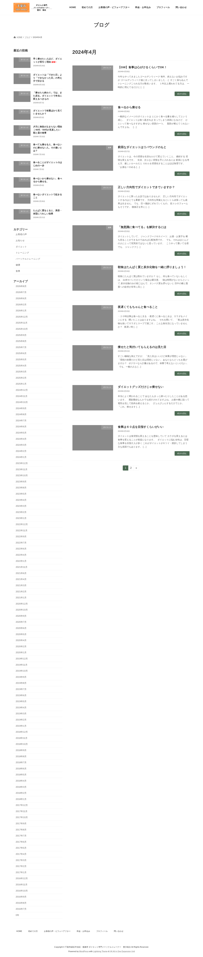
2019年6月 (21, 695)
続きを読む (182, 94)
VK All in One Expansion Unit (122, 952)
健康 (18, 265)
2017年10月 (22, 817)
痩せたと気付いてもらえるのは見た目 (142, 347)
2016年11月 (21, 884)
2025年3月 (21, 371)
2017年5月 (21, 848)
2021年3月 (21, 585)
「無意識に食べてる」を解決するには (142, 227)
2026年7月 (21, 292)
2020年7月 (21, 622)
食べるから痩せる (129, 107)
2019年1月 (21, 725)
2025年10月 (22, 329)
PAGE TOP (195, 925)
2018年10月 (22, 744)
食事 (18, 271)
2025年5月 (21, 359)
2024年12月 (22, 390)
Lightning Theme (100, 952)
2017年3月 (21, 860)
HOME (19, 931)
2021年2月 (21, 591)
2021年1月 (21, 597)
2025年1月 (21, 384)
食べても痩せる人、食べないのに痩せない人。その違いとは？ (47, 147)
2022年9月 (21, 536)
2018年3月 (21, 787)
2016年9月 (21, 896)
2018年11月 (21, 738)
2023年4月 (21, 500)
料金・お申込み (83, 931)
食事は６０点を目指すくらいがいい (141, 426)
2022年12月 (22, 524)
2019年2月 (21, 719)
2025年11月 (21, 322)
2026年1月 (21, 310)
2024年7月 (21, 420)
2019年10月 (22, 671)
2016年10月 (22, 890)
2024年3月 (21, 445)
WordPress (84, 952)
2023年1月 (21, 518)
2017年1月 (21, 872)
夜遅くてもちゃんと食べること (138, 307)
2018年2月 (21, 793)
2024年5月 (21, 432)
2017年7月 (21, 835)
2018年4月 (21, 780)
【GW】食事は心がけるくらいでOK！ (142, 67)
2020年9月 (21, 615)
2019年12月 (22, 658)
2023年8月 (21, 487)
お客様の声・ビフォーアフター (57, 931)
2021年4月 (21, 579)
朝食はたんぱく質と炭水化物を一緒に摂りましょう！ (152, 267)
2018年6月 (21, 768)
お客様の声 (21, 234)
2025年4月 (21, 365)
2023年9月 (21, 481)
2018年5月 (21, 774)
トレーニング (22, 252)
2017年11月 (21, 811)
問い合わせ (118, 931)
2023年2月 (21, 512)
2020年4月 (21, 640)
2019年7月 (21, 689)
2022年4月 (21, 555)
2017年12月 (22, 805)
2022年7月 (21, 542)
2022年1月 (21, 561)
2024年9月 (21, 408)
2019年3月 (21, 713)
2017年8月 (21, 829)
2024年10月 (22, 402)
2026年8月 (21, 286)
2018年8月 (21, 756)
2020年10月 (22, 609)
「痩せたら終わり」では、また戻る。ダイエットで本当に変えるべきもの (47, 95)
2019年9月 (21, 677)
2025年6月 (21, 353)
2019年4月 (21, 707)
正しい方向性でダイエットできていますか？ (146, 187)
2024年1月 (21, 457)
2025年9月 (21, 335)
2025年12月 (22, 316)
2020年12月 (22, 603)
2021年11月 (21, 567)
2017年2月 (21, 866)
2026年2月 (21, 304)
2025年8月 (21, 341)
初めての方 (33, 931)
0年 (17, 915)
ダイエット (21, 246)
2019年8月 (21, 683)
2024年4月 (21, 438)
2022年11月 (21, 530)
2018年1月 (21, 799)
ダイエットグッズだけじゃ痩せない (141, 386)
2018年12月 (22, 732)
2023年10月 (22, 475)
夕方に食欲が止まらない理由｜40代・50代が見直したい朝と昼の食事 (47, 129)
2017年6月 (21, 841)
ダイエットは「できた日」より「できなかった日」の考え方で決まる (47, 77)
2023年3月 (21, 506)
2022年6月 (21, 548)
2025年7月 (21, 347)
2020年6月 (21, 628)
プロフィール (102, 931)
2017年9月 (21, 823)
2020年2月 (21, 646)
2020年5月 (21, 634)
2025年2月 (21, 377)
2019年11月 (21, 664)
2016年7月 (21, 909)
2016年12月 (22, 878)
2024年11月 (21, 396)
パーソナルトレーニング (28, 258)
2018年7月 (21, 762)
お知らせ (20, 240)
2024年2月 (21, 451)
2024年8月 (21, 414)
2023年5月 (21, 494)
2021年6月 (21, 573)
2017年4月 (21, 854)
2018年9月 (21, 750)
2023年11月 (21, 469)
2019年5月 (21, 701)
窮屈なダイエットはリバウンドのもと (142, 147)
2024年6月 (21, 426)
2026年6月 (21, 298)
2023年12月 (22, 463)
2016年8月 (21, 902)
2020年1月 (21, 652)
